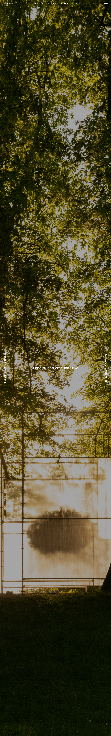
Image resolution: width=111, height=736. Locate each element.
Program (38, 3)
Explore (64, 3)
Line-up (52, 3)
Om (75, 3)
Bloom (8, 3)
